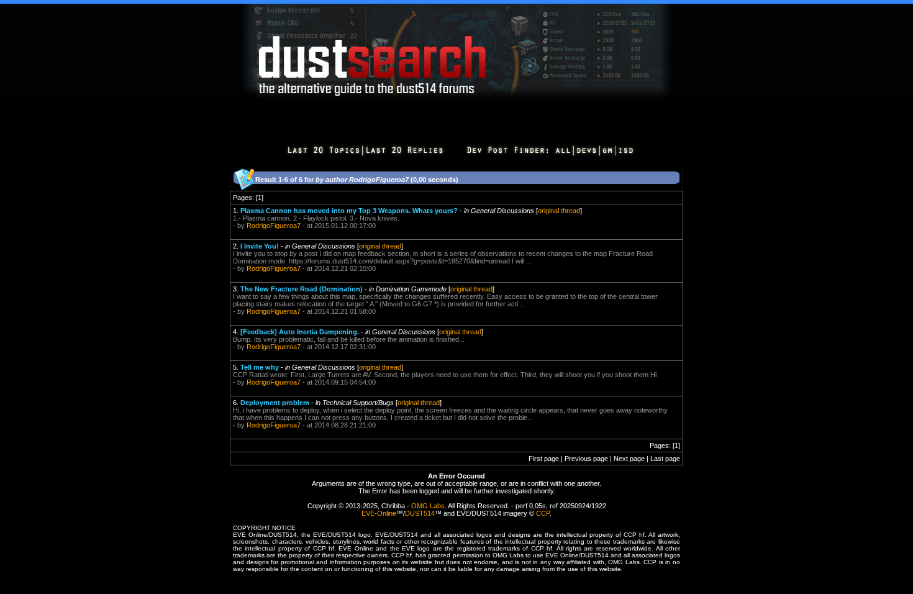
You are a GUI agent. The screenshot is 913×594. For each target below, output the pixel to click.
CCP (543, 513)
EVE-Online (378, 513)
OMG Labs (428, 505)
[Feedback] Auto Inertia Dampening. (299, 332)
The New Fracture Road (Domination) (301, 289)
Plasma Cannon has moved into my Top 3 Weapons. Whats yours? (349, 210)
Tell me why (259, 367)
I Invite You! (259, 246)
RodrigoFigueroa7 (274, 225)
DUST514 (420, 513)
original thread (559, 210)
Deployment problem (274, 402)
